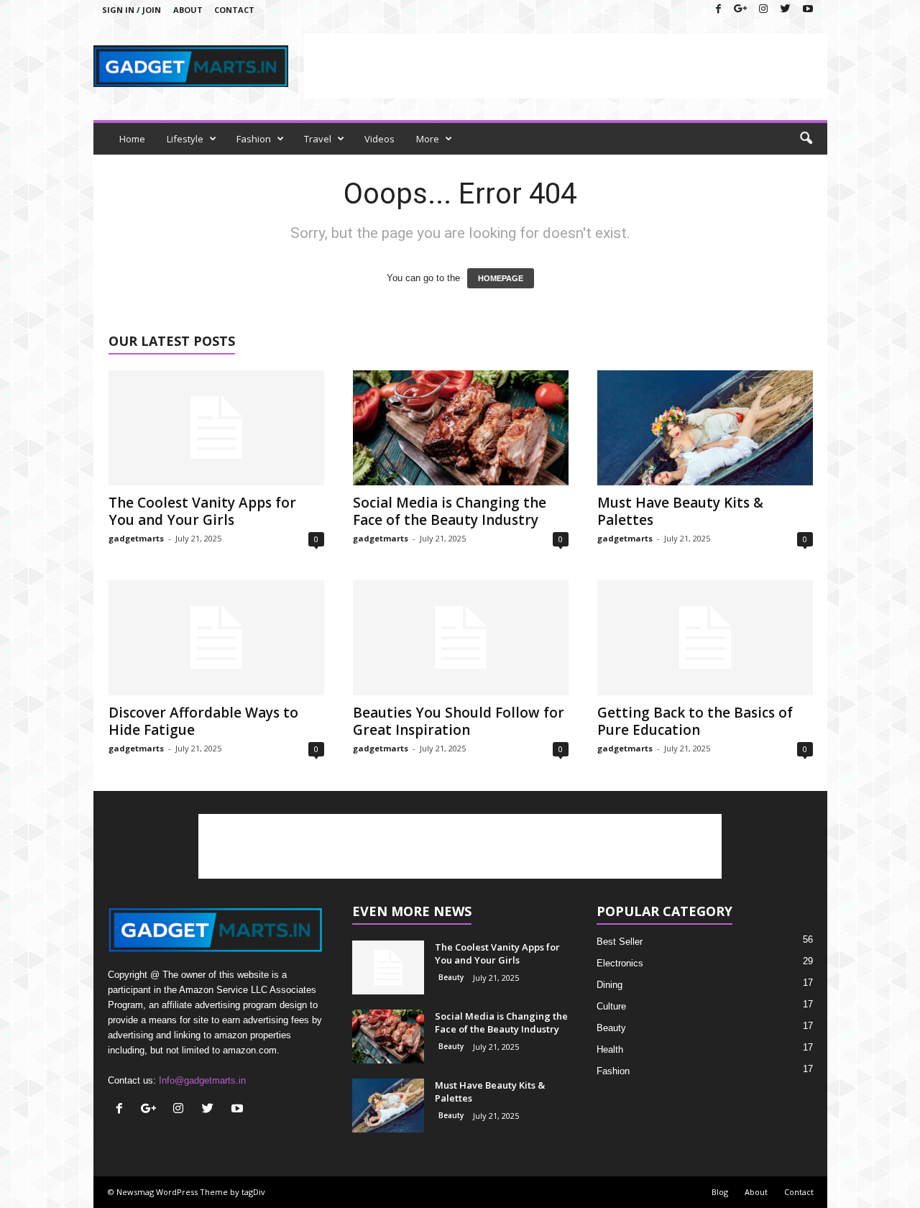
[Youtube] (807, 9)
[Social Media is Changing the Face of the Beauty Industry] (461, 427)
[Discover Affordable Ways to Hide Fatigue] (216, 637)
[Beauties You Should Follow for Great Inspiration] (461, 637)
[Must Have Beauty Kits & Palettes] (705, 427)
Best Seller (620, 941)
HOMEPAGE (500, 278)
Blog (720, 1191)
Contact (234, 9)
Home (132, 138)
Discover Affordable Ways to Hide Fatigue (203, 721)
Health (610, 1049)
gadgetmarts (136, 538)
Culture (611, 1006)
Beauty (451, 977)
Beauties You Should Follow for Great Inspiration (458, 721)
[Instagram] (763, 9)
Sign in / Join (131, 9)
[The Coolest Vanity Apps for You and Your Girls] (216, 427)
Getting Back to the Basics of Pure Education (695, 721)
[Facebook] (718, 9)
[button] (806, 139)
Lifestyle (185, 138)
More (427, 138)
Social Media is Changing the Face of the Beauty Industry (449, 511)
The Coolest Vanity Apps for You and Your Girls (202, 511)
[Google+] (741, 9)
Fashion (253, 138)
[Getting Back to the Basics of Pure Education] (705, 637)
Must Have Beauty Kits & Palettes (680, 511)
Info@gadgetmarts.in (202, 1080)
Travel (317, 138)
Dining (609, 984)
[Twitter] (785, 9)
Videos (379, 138)
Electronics (620, 963)
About (188, 9)
